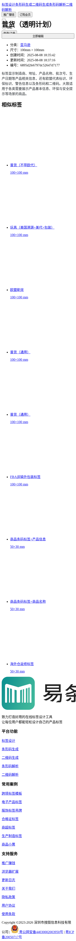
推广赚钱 (8, 863)
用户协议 (8, 905)
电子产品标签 (12, 802)
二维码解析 (10, 774)
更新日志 (8, 880)
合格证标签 (10, 819)
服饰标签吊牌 (12, 810)
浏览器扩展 (10, 871)
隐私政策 (8, 897)
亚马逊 (25, 45)
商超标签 (8, 827)
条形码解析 (57, 4)
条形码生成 (23, 4)
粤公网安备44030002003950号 (40, 932)
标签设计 (8, 4)
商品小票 (8, 844)
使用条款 (8, 914)
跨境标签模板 (12, 793)
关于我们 (8, 888)
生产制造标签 (12, 836)
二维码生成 (40, 4)
